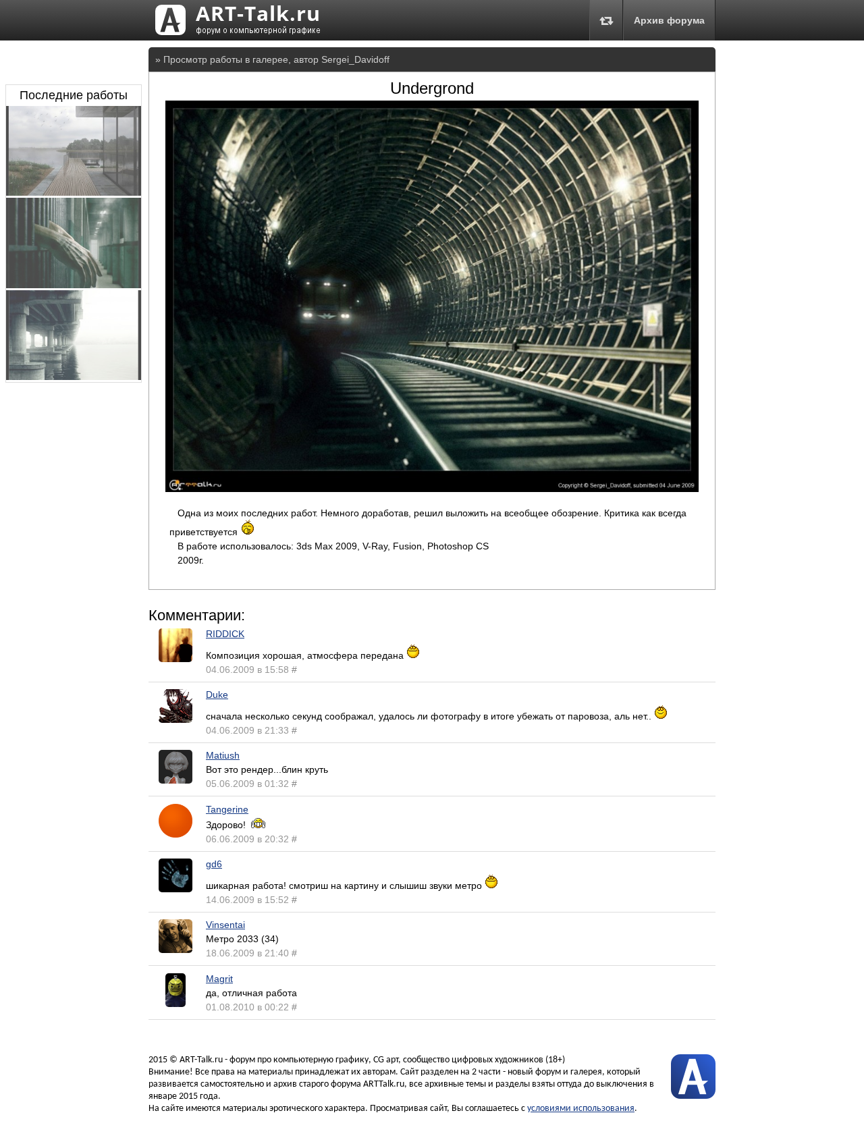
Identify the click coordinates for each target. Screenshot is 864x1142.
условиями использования (580, 1109)
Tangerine (227, 809)
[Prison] (73, 284)
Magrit (219, 978)
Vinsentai (225, 924)
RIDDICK (225, 633)
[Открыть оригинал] (432, 488)
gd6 (214, 864)
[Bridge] (73, 376)
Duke (217, 694)
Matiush (223, 755)
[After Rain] (73, 192)
